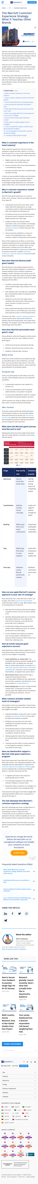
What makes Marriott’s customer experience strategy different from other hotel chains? (17, 871)
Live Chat (15, 1066)
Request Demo (19, 853)
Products (5, 1076)
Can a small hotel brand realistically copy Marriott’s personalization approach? (17, 898)
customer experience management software (16, 767)
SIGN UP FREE (32, 2)
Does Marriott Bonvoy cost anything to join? (16, 881)
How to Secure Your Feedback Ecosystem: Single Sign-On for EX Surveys (8, 983)
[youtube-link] (35, 1062)
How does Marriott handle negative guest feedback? (17, 890)
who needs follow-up (21, 683)
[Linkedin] (5, 913)
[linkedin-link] (31, 1062)
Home (4, 8)
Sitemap (3, 1177)
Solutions (5, 1092)
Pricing (4, 1084)
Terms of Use (21, 1177)
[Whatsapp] (26, 913)
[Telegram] (5, 920)
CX (10, 8)
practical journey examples (23, 601)
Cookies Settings (30, 1177)
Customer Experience (20, 8)
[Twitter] (19, 913)
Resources (5, 1080)
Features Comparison (9, 1088)
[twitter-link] (27, 1062)
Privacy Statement (12, 1177)
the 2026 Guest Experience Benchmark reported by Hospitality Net (20, 668)
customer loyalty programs (24, 316)
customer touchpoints (12, 228)
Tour (3, 1072)
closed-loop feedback (18, 716)
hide (16, 90)
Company (5, 1096)
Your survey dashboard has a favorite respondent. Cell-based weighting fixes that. (26, 1023)
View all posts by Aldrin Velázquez (14, 949)
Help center (7, 1066)
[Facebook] (12, 913)
